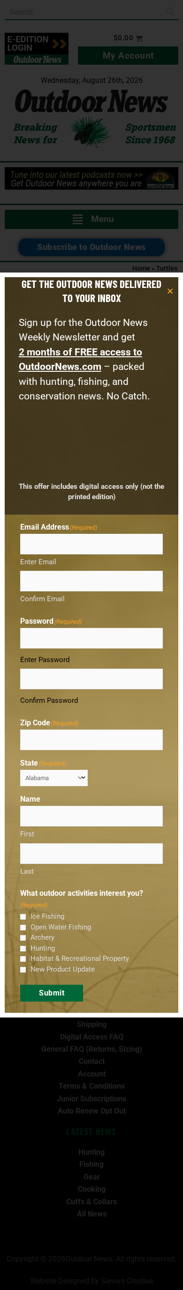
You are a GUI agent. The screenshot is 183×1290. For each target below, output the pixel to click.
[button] (170, 291)
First (27, 834)
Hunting (42, 948)
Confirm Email (42, 599)
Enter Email (38, 562)
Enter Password (44, 660)
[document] (91, 645)
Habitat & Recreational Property (79, 958)
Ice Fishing (47, 916)
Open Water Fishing (60, 927)
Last (27, 871)
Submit (51, 992)
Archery (42, 937)
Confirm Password (49, 700)
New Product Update (62, 969)
